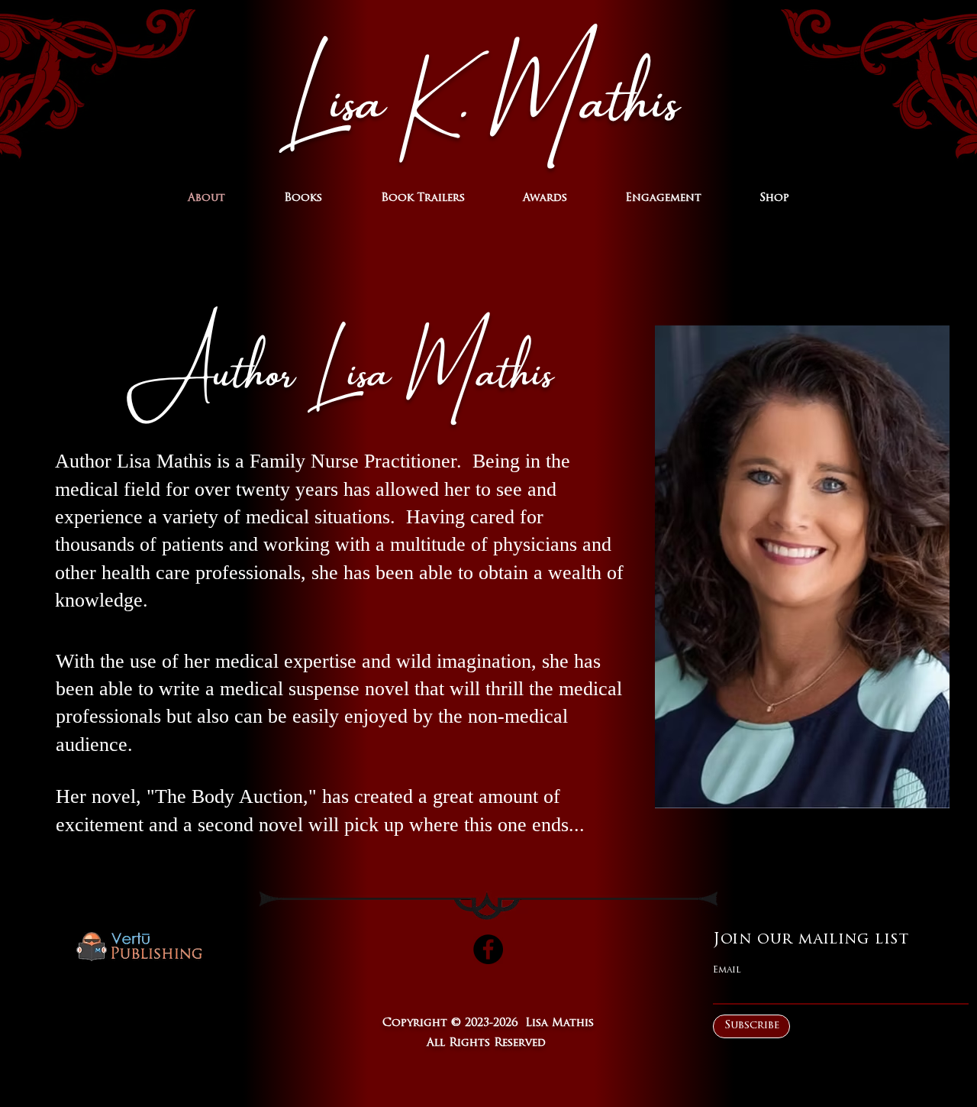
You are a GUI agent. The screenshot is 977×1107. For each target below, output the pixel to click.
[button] (302, 199)
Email (727, 970)
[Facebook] (488, 949)
